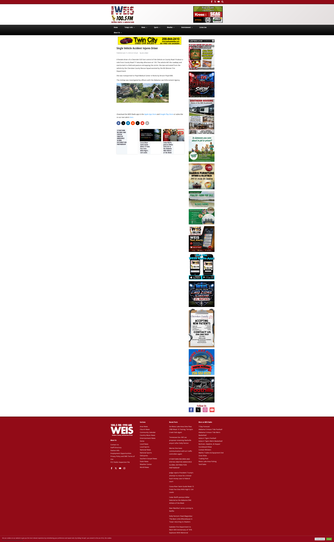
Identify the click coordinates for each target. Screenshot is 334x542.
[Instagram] (124, 468)
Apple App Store (150, 114)
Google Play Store (166, 114)
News (143, 27)
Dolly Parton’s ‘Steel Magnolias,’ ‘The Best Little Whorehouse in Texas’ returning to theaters (181, 519)
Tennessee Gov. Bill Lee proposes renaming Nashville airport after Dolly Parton (180, 440)
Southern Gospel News (148, 459)
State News (144, 461)
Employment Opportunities (120, 453)
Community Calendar (148, 432)
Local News (144, 444)
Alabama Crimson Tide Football (210, 429)
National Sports (146, 453)
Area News (144, 426)
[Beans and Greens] (201, 57)
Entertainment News (147, 438)
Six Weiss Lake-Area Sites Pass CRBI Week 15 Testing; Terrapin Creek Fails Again (181, 429)
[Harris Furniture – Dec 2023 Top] (201, 176)
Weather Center (146, 464)
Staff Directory (115, 447)
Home (116, 27)
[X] (215, 2)
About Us (117, 32)
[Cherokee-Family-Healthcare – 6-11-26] (201, 328)
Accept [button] (329, 539)
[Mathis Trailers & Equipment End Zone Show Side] (201, 294)
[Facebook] (212, 2)
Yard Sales (202, 464)
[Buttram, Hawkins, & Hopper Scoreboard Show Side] (201, 84)
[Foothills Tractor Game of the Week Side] (201, 389)
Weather (170, 27)
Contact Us (114, 445)
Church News (145, 429)
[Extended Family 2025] (201, 149)
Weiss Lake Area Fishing (207, 461)
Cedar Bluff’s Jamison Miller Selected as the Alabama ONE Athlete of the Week (168, 148)
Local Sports (144, 447)
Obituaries (144, 456)
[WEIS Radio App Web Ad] (201, 266)
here (131, 117)
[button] (222, 1)
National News (145, 450)
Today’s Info (129, 27)
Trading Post (203, 459)
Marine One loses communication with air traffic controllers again (180, 451)
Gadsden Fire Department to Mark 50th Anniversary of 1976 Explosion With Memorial (180, 530)
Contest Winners (205, 450)
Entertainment (186, 27)
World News (144, 467)
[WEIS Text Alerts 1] (201, 239)
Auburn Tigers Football (207, 438)
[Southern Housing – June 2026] (201, 116)
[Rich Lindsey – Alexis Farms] (201, 207)
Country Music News (147, 435)
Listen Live (202, 27)
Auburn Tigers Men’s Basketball (210, 441)
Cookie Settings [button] (320, 539)
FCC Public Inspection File (120, 462)
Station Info (114, 450)
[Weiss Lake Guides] (201, 362)
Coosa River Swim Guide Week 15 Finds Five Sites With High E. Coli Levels (145, 148)
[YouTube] (219, 2)
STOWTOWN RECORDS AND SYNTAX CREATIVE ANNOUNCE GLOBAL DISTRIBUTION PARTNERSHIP (121, 137)
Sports (156, 27)
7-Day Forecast (204, 426)
